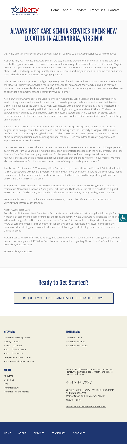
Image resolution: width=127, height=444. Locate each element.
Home (55, 10)
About (67, 10)
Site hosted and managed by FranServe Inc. (86, 406)
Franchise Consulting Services (17, 337)
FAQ (6, 383)
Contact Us (9, 379)
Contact (114, 10)
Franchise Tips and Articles (16, 391)
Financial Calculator (13, 345)
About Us (8, 375)
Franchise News (11, 387)
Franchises (97, 10)
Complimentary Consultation (17, 357)
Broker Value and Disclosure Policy (85, 395)
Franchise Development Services (19, 361)
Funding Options (12, 341)
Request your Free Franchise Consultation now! (63, 298)
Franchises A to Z (74, 337)
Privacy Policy (73, 399)
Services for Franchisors (15, 349)
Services (80, 10)
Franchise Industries (75, 341)
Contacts (79, 433)
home (7, 433)
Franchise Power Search (77, 345)
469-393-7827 (79, 382)
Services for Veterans (14, 353)
